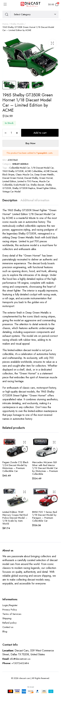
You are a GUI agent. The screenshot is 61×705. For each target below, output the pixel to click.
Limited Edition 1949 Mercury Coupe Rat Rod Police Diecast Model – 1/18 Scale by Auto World (15, 517)
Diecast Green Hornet (12, 178)
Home (5, 23)
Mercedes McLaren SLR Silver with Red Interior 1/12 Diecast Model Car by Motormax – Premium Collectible (45, 468)
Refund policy (9, 623)
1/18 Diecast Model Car (42, 167)
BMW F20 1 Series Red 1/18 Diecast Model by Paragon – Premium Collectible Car (44, 516)
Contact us (7, 627)
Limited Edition (9, 181)
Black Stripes (8, 174)
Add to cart (40, 133)
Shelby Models (17, 23)
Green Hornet (46, 178)
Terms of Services (11, 614)
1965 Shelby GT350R (13, 171)
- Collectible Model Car (19, 167)
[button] (52, 43)
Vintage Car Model (11, 191)
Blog (4, 631)
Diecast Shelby (31, 178)
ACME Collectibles (33, 171)
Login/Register (10, 605)
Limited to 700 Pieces (27, 181)
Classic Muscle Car (24, 174)
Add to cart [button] (24, 449)
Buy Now (30, 143)
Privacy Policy (9, 609)
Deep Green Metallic (44, 174)
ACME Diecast (50, 171)
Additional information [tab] (34, 200)
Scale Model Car (21, 184)
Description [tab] (9, 200)
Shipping (6, 618)
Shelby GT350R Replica (23, 188)
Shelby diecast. (37, 184)
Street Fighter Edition (46, 188)
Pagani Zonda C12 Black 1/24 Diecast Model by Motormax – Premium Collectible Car (15, 467)
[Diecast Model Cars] (30, 4)
